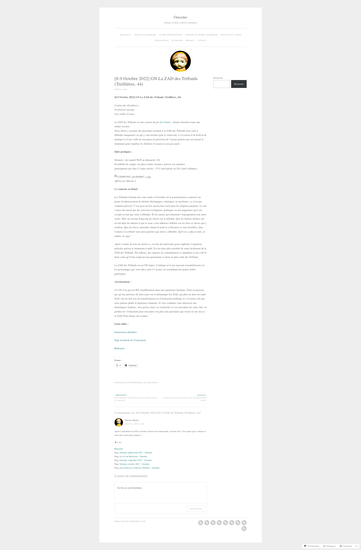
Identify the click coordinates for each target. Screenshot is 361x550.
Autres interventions (170, 35)
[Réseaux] (244, 522)
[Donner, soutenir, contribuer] (219, 522)
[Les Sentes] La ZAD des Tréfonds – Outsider (139, 467)
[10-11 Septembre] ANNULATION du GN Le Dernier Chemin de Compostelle (136, 397)
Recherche (218, 77)
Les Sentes (165, 122)
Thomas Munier (132, 420)
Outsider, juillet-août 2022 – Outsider (136, 452)
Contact (202, 40)
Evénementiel (135, 382)
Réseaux (190, 40)
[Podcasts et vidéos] (225, 522)
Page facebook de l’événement (130, 340)
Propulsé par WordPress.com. (130, 521)
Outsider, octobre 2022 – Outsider (134, 463)
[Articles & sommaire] (206, 522)
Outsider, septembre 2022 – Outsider (136, 460)
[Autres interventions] (213, 522)
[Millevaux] (200, 522)
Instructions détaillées (126, 332)
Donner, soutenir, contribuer (201, 35)
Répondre (119, 448)
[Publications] (231, 522)
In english (177, 40)
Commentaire (195, 508)
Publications (162, 40)
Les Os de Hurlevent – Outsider (133, 456)
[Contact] (244, 528)
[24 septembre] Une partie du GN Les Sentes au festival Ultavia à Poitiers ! (185, 397)
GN (144, 382)
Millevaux (125, 35)
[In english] (237, 522)
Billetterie (120, 348)
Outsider (180, 17)
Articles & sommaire (145, 35)
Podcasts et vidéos (231, 35)
